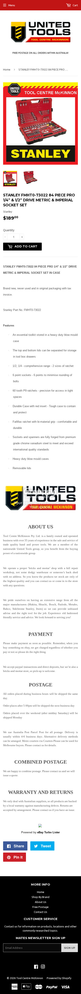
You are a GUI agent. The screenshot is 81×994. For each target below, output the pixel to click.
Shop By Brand (40, 896)
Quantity (8, 230)
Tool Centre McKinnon (29, 978)
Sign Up (69, 947)
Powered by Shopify (59, 978)
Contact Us (40, 911)
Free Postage (40, 906)
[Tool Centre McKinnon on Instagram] (43, 967)
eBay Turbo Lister (48, 832)
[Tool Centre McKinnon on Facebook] (36, 967)
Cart (75, 5)
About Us (40, 901)
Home (6, 69)
